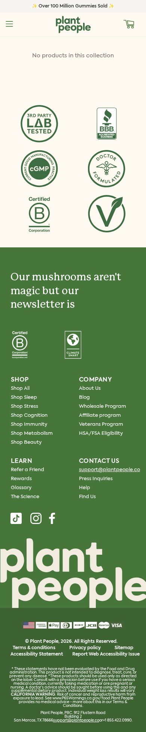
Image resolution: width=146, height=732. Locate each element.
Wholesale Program (102, 406)
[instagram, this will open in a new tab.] (36, 518)
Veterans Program (101, 424)
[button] (129, 23)
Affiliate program (100, 415)
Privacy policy (85, 648)
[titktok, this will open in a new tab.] (16, 518)
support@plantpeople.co (109, 469)
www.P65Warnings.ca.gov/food (81, 698)
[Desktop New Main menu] (9, 24)
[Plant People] (73, 574)
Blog (84, 397)
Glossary (21, 487)
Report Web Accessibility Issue (106, 654)
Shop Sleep (24, 397)
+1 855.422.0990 (117, 720)
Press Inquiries (96, 478)
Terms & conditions (34, 648)
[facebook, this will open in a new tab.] (52, 518)
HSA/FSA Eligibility (101, 433)
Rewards (21, 478)
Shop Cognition (29, 415)
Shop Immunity (29, 424)
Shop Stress (24, 406)
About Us (90, 388)
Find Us (87, 496)
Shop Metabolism (32, 433)
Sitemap (124, 648)
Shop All (20, 388)
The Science (25, 496)
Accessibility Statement (36, 654)
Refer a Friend (27, 469)
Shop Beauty (26, 442)
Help (84, 487)
